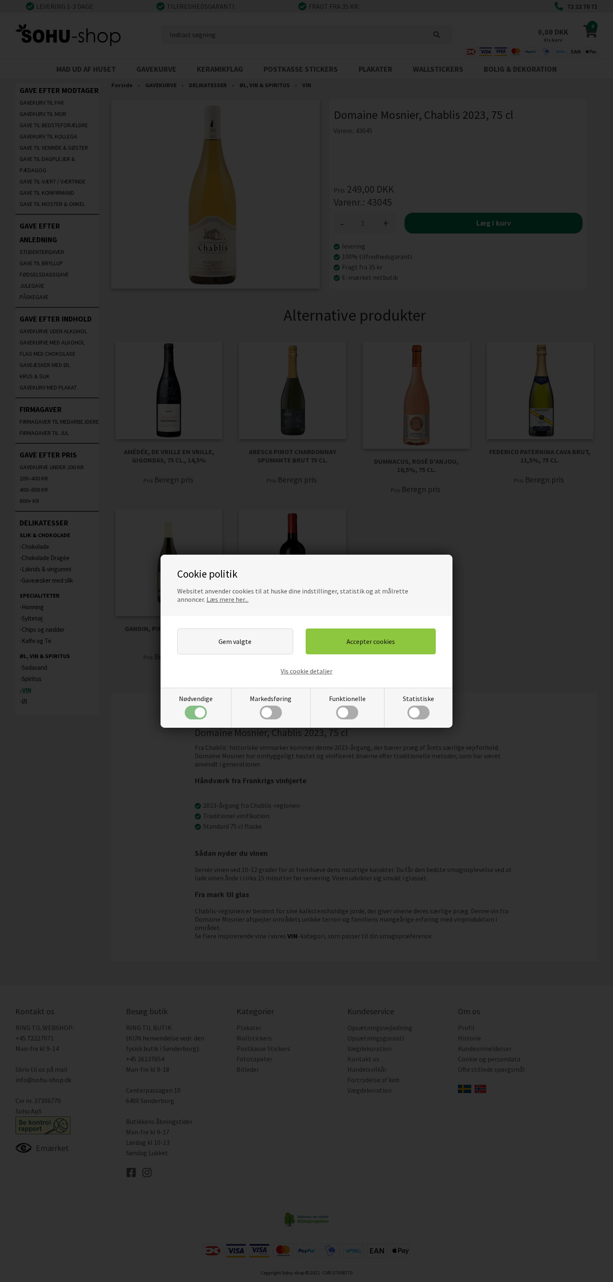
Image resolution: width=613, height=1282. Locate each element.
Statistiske (418, 698)
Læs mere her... (227, 599)
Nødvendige (196, 698)
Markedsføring (270, 698)
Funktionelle (347, 698)
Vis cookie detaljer (306, 671)
